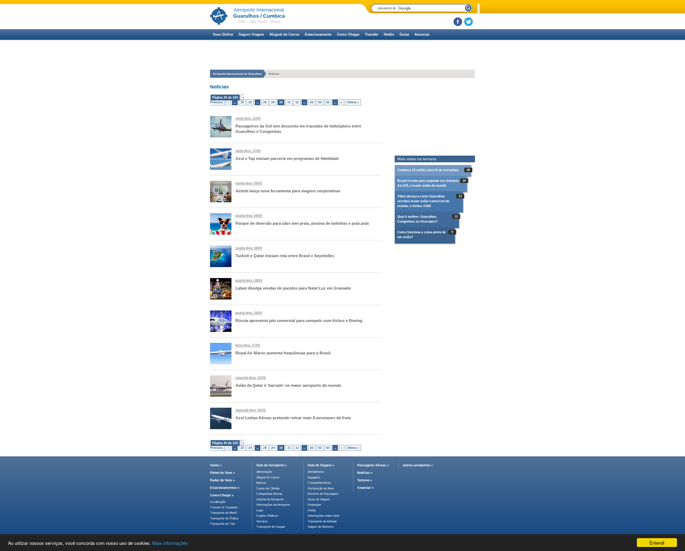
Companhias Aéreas (269, 493)
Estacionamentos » (224, 488)
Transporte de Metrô (223, 512)
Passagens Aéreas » (373, 465)
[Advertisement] (435, 116)
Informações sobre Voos (324, 515)
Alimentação (264, 471)
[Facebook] (458, 21)
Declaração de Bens (321, 488)
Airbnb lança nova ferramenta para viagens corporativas (287, 191)
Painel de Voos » (222, 473)
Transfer (371, 34)
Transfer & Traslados (224, 507)
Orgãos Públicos (267, 515)
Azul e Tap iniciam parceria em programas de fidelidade (287, 158)
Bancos (261, 482)
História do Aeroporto (270, 499)
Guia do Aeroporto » (271, 465)
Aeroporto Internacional (259, 10)
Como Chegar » (222, 495)
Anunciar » (365, 488)
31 (289, 102)
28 (265, 102)
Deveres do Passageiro (323, 493)
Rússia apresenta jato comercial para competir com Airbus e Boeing (298, 320)
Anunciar (421, 34)
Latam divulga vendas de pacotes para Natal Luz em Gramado (293, 288)
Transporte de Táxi (222, 523)
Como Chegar (348, 34)
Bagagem (314, 477)
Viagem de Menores (321, 526)
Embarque (314, 504)
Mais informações (170, 542)
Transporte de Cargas (270, 526)
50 (320, 102)
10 (242, 102)
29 (273, 102)
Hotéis (389, 34)
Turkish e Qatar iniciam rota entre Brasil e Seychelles (284, 255)
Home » (216, 465)
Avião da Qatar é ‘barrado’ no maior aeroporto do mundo (288, 385)
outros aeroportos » (418, 465)
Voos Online (223, 34)
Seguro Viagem (251, 34)
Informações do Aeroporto (273, 504)
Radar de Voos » (222, 480)
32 (297, 102)
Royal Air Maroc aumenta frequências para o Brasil (282, 353)
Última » (353, 102)
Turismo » (364, 480)
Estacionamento (318, 34)
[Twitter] (468, 21)
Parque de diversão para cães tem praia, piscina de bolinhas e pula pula (302, 223)
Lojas (259, 510)
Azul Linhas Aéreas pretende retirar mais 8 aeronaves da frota (293, 417)
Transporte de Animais (322, 521)
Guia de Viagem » (321, 465)
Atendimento (316, 471)
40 (312, 102)
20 (250, 102)
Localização (218, 501)
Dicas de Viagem (319, 499)
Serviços (262, 521)
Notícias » (364, 473)
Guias (404, 34)
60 (328, 102)
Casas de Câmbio (268, 488)
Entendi (656, 542)
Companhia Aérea (319, 482)
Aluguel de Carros (284, 34)
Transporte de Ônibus (224, 518)
